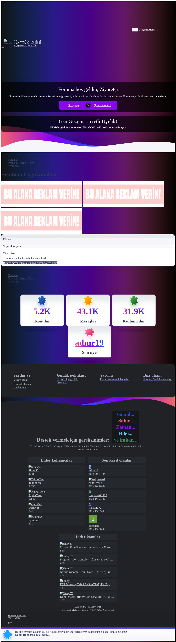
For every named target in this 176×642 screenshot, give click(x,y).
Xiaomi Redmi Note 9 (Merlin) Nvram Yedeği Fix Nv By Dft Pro (103, 572)
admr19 (89, 342)
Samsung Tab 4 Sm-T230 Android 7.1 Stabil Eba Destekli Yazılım (107, 547)
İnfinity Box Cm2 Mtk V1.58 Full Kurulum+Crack (98, 596)
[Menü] (2, 47)
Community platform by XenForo (88, 610)
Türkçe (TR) (14, 618)
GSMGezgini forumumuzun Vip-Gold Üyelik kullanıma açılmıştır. (88, 127)
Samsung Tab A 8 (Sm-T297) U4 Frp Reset (88, 584)
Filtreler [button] (7, 239)
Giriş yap (73, 105)
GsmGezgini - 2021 (17, 615)
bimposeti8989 (98, 495)
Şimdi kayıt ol (102, 105)
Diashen (94, 525)
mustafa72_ (96, 507)
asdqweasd (95, 482)
